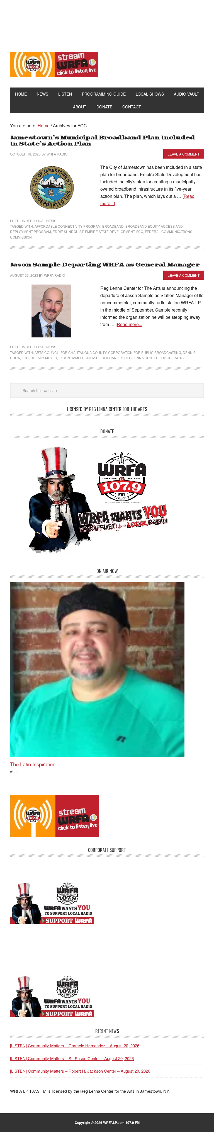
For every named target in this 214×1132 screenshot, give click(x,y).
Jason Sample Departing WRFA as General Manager (105, 265)
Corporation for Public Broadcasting (144, 352)
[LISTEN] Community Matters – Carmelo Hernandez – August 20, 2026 (74, 1045)
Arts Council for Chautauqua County (70, 352)
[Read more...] (129, 324)
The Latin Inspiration (32, 764)
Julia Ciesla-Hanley (104, 357)
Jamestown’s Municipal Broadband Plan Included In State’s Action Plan (102, 141)
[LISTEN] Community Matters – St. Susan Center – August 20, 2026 (72, 1058)
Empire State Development (110, 231)
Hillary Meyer (43, 357)
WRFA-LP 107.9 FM (107, 21)
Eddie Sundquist (68, 231)
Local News (45, 220)
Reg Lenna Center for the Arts (154, 357)
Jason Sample (71, 357)
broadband (113, 226)
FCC (139, 231)
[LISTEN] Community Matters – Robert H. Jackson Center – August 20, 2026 (80, 1071)
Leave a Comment (184, 154)
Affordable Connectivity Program (68, 226)
